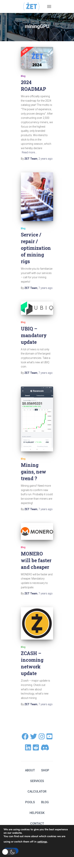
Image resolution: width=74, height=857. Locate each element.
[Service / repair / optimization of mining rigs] (37, 196)
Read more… (29, 152)
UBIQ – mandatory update (34, 335)
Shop (45, 770)
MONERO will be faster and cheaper (36, 560)
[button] (9, 852)
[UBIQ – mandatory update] (37, 308)
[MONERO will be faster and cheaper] (37, 531)
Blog (23, 76)
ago (46, 158)
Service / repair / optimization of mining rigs (36, 248)
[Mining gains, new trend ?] (37, 419)
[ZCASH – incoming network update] (37, 623)
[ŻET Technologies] (33, 6)
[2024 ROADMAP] (37, 57)
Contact (37, 823)
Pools (30, 802)
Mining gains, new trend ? (33, 472)
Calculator (37, 791)
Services (37, 781)
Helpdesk (37, 813)
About (30, 770)
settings (42, 841)
